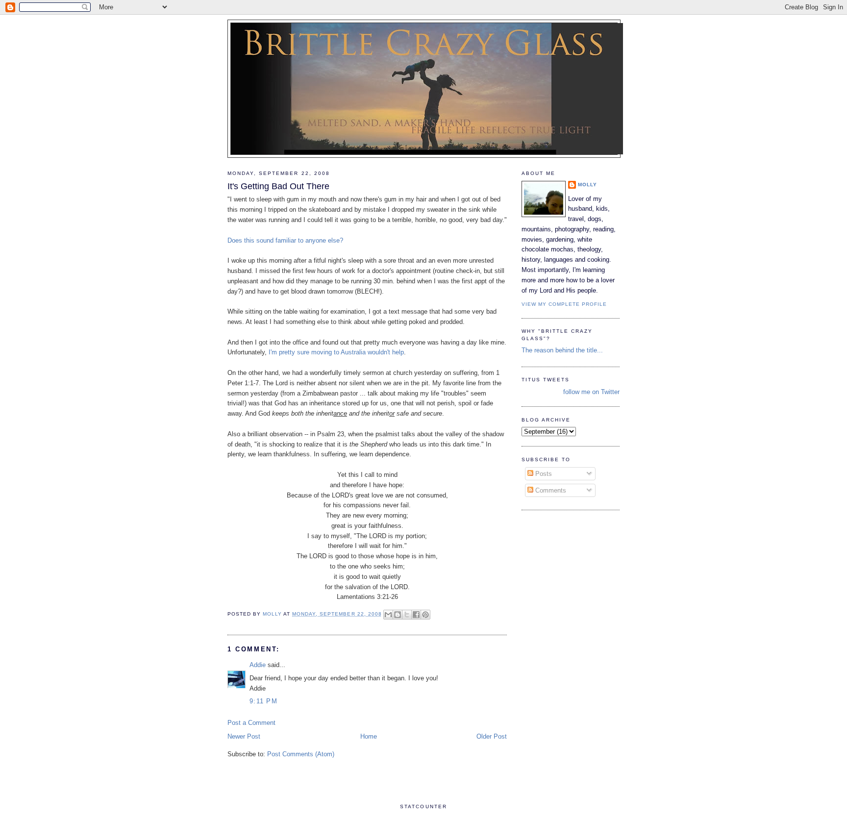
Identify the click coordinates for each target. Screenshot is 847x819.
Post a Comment (251, 722)
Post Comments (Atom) (300, 754)
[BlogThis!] (397, 615)
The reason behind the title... (562, 350)
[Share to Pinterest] (425, 615)
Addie (257, 665)
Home (368, 736)
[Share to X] (407, 615)
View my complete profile (564, 304)
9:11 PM (263, 701)
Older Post (491, 736)
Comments (549, 490)
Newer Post (243, 736)
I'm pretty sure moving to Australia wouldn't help (336, 352)
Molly (587, 184)
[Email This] (388, 615)
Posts (542, 473)
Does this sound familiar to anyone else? (285, 240)
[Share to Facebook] (416, 615)
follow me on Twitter (591, 392)
